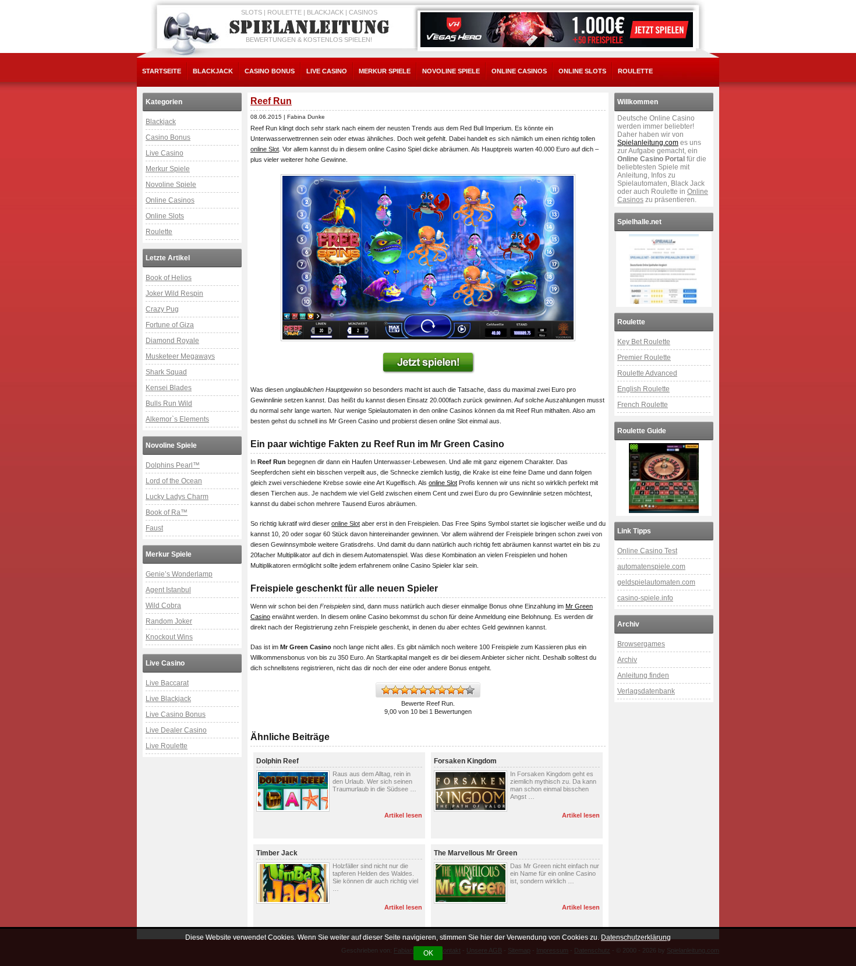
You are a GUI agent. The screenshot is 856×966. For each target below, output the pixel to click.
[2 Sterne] (395, 690)
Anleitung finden (643, 675)
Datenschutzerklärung (636, 937)
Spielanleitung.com (647, 143)
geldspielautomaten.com (656, 582)
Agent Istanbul (168, 590)
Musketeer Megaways (180, 356)
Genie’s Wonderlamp (179, 574)
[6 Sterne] (432, 690)
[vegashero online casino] (556, 29)
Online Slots (582, 71)
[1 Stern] (386, 690)
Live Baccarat (167, 683)
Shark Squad (166, 372)
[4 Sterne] (414, 690)
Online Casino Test (647, 551)
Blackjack (213, 71)
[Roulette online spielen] (663, 478)
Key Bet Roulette (643, 342)
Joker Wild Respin (174, 293)
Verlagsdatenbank (646, 691)
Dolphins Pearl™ (173, 465)
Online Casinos (519, 71)
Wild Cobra (163, 605)
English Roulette (643, 389)
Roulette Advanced (647, 373)
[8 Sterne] (451, 690)
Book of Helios (169, 278)
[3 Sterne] (404, 690)
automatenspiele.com (651, 566)
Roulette (635, 71)
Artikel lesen (403, 815)
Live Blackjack (168, 699)
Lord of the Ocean (174, 481)
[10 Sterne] (470, 690)
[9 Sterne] (460, 690)
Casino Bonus (270, 71)
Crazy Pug (162, 309)
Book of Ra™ (167, 512)
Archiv (627, 660)
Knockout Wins (169, 637)
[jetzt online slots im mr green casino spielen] (428, 257)
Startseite (161, 71)
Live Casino (326, 71)
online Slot (443, 482)
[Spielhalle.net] (663, 269)
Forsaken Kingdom (465, 761)
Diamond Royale (172, 341)
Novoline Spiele (451, 71)
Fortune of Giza (170, 325)
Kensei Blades (169, 388)
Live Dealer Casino (176, 730)
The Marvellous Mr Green (475, 853)
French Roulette (642, 405)
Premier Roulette (644, 357)
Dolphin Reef (277, 761)
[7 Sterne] (442, 690)
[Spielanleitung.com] (311, 27)
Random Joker (169, 621)
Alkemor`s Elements (177, 419)
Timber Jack (277, 853)
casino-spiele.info (645, 598)
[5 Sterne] (423, 690)
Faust (154, 528)
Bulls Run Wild (169, 403)
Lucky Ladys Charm (177, 497)
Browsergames (641, 644)
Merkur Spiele (385, 71)
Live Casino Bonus (176, 714)
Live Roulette (167, 746)
